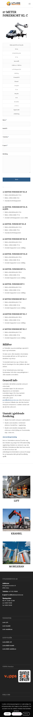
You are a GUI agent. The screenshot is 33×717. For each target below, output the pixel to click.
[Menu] (30, 3)
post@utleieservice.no (10, 400)
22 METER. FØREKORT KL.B (14, 224)
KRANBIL (16, 533)
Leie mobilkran (7, 629)
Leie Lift (5, 622)
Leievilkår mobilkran (9, 649)
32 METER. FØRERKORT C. (14, 284)
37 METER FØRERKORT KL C (15, 299)
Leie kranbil (6, 626)
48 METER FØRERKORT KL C (15, 314)
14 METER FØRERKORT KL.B (15, 192)
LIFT (16, 500)
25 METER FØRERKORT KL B (15, 239)
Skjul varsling (16, 714)
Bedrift (5, 128)
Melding (5, 154)
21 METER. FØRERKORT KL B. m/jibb (15, 208)
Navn (5, 120)
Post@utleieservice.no (15, 595)
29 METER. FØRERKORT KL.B (15, 254)
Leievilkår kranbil (8, 645)
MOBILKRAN (16, 566)
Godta (7, 714)
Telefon (6, 137)
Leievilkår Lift (7, 642)
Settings (26, 714)
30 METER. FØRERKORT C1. (14, 269)
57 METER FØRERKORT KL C (15, 329)
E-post (5, 145)
